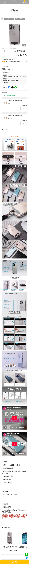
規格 (3, 69)
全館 (3, 61)
